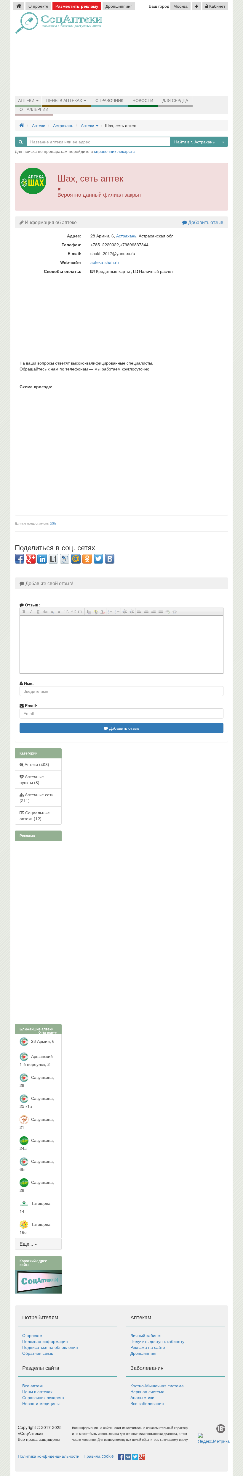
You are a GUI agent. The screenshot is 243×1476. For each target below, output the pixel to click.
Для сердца (175, 100)
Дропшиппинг (118, 6)
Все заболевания (147, 1403)
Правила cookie (99, 1456)
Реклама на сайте (147, 1347)
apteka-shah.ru (104, 262)
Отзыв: (32, 605)
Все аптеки (33, 1385)
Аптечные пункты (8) (32, 779)
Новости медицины (41, 1403)
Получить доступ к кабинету (157, 1341)
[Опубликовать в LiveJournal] (64, 559)
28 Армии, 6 (42, 1041)
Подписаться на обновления (50, 1347)
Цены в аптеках (64, 100)
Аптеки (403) (36, 764)
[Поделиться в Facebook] (19, 559)
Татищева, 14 (36, 1207)
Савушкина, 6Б (37, 1165)
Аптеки (27, 100)
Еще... (26, 1243)
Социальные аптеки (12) (35, 815)
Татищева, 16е (36, 1228)
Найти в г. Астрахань (194, 142)
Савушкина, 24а (37, 1144)
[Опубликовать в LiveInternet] (53, 559)
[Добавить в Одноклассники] (87, 559)
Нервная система (147, 1391)
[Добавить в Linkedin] (42, 559)
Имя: (28, 683)
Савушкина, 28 (37, 1081)
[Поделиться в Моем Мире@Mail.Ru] (76, 559)
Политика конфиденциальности (48, 1456)
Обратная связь (37, 1353)
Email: (30, 705)
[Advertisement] (184, 53)
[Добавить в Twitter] (98, 559)
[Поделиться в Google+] (31, 559)
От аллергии (34, 109)
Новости (142, 100)
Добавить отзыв (205, 222)
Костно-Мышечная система (157, 1385)
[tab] (38, 1244)
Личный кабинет (146, 1335)
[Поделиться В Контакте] (109, 559)
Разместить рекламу (76, 6)
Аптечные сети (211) (37, 797)
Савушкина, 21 (37, 1123)
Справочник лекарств (43, 1397)
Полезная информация (45, 1341)
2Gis (53, 523)
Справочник (109, 100)
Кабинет (216, 6)
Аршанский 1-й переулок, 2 (36, 1060)
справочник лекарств (114, 151)
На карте (49, 1033)
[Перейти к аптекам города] (196, 6)
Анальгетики (142, 1397)
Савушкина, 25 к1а (37, 1102)
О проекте (38, 6)
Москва (180, 6)
